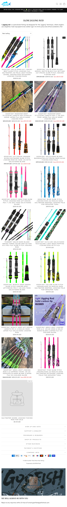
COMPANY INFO (33, 452)
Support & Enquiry (33, 431)
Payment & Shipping (33, 448)
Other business (33, 444)
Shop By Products (33, 439)
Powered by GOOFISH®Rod (33, 463)
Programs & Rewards (33, 435)
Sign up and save (33, 426)
